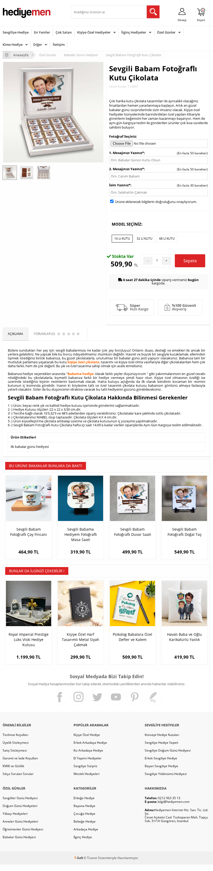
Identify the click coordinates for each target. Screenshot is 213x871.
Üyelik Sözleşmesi (16, 742)
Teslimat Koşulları (15, 735)
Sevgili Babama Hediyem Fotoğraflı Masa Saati (80, 534)
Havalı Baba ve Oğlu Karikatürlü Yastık (184, 637)
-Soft (79, 858)
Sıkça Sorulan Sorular (18, 774)
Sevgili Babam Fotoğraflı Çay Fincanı (28, 532)
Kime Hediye (13, 44)
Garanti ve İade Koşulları (20, 758)
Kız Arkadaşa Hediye (88, 750)
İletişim (59, 44)
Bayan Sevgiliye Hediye (161, 766)
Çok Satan (64, 32)
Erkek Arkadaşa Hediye (90, 742)
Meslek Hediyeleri (86, 774)
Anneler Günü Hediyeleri (20, 821)
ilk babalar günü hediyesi (30, 446)
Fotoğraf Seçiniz (122, 136)
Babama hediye (81, 373)
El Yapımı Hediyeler (88, 758)
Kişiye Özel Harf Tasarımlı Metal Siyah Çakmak (80, 639)
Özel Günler (166, 32)
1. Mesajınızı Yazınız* (126, 152)
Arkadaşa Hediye (86, 829)
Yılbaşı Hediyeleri (15, 813)
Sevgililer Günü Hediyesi (20, 798)
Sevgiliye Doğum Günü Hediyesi (168, 750)
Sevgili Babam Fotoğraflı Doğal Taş (185, 532)
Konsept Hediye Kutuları (162, 735)
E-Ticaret (90, 858)
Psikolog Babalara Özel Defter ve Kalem (132, 637)
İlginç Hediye (83, 837)
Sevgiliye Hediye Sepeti (161, 742)
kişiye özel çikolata (83, 362)
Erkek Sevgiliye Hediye (161, 758)
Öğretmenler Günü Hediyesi (23, 829)
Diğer (37, 44)
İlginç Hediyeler (133, 32)
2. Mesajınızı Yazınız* (126, 169)
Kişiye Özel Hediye (87, 735)
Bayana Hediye (84, 806)
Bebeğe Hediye (85, 821)
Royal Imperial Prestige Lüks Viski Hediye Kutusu (29, 639)
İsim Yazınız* (119, 185)
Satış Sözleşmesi (15, 750)
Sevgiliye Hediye (16, 32)
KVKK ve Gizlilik (13, 766)
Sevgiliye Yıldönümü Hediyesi (166, 774)
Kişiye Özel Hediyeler (94, 32)
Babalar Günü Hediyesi (19, 837)
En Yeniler (42, 32)
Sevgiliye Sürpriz (85, 766)
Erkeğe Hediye (84, 798)
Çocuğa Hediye (84, 813)
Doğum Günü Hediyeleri (20, 806)
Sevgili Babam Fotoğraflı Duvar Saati (132, 532)
